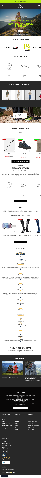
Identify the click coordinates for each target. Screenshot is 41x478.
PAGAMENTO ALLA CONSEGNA (33, 431)
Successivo (22, 263)
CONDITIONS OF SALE (32, 417)
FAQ (15, 427)
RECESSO (16, 423)
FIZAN (9, 153)
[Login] (35, 5)
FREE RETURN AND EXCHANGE (33, 425)
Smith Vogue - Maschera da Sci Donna (9, 235)
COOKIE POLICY (30, 423)
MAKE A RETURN (18, 421)
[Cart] (38, 5)
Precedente (18, 263)
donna (28, 215)
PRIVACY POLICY (31, 429)
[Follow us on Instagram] (6, 451)
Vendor (9, 75)
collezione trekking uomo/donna (20, 161)
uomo (23, 215)
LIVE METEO (17, 431)
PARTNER (16, 429)
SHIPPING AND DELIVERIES (32, 421)
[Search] (4, 5)
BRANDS (16, 417)
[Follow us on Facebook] (3, 451)
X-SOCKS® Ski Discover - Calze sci (25, 235)
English (4, 466)
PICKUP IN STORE (31, 427)
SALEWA (24, 153)
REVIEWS (16, 425)
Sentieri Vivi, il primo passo (10, 377)
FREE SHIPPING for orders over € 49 (20, 1)
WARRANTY (30, 419)
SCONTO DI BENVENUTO (19, 419)
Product (9, 76)
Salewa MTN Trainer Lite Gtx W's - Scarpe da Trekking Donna (25, 156)
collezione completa (15, 215)
